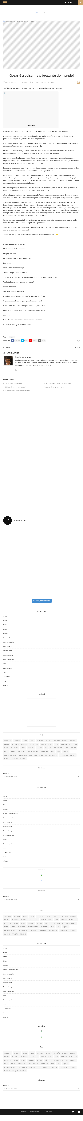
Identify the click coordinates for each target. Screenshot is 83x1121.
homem (43, 744)
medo (16, 748)
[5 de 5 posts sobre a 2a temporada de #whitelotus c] (61, 572)
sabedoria (43, 755)
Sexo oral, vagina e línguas (13, 291)
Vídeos (5, 685)
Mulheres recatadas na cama (14, 249)
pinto (6, 751)
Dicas (5, 629)
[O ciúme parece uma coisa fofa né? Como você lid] (61, 556)
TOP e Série (6, 677)
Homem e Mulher (9, 642)
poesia (13, 751)
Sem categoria (7, 668)
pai (51, 748)
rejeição (65, 751)
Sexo (52, 82)
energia (65, 741)
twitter (26, 340)
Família (5, 633)
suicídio (7, 758)
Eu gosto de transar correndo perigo (17, 258)
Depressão (56, 741)
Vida (4, 681)
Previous (8, 347)
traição (15, 758)
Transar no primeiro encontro (15, 272)
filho (32, 744)
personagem (58, 748)
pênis (52, 751)
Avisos (5, 620)
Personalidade (7, 651)
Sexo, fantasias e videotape (13, 268)
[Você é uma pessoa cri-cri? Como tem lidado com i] (22, 589)
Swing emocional (10, 287)
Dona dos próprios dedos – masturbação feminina (22, 320)
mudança (31, 748)
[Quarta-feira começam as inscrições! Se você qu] (22, 544)
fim (37, 744)
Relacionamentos (8, 659)
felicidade (15, 744)
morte (23, 748)
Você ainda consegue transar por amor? (18, 282)
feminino (24, 744)
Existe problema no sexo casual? (15, 387)
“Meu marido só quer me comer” (54, 387)
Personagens (7, 646)
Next (76, 347)
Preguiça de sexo (9, 254)
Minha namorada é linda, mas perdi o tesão (58, 383)
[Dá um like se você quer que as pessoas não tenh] (61, 529)
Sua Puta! (6, 315)
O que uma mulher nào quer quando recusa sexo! (22, 301)
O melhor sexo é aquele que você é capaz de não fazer (24, 296)
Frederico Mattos (40, 82)
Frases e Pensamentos (10, 638)
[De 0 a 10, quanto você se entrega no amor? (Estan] (22, 533)
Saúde (5, 664)
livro (56, 744)
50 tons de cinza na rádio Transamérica (17, 391)
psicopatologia (32, 751)
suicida (72, 755)
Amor (5, 616)
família (6, 744)
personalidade (70, 748)
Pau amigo (7, 263)
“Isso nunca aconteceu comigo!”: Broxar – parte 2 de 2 (24, 306)
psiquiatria (44, 751)
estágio (73, 741)
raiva (58, 751)
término (23, 758)
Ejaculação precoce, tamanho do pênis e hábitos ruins (24, 310)
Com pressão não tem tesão (14, 383)
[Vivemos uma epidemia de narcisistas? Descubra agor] (22, 572)
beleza (32, 741)
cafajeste (40, 741)
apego (25, 741)
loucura (64, 744)
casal (48, 741)
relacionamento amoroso (27, 755)
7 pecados (7, 741)
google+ (35, 340)
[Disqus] (41, 424)
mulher (39, 748)
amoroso (17, 741)
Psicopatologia (8, 655)
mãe (46, 748)
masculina (73, 744)
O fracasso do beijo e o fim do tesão (17, 325)
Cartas (5, 625)
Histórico (6, 773)
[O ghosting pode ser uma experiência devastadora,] (61, 544)
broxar (12, 337)
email (43, 340)
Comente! (24, 82)
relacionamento (10, 755)
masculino (8, 748)
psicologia (21, 751)
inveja (50, 744)
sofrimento (64, 755)
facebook (17, 340)
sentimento (53, 755)
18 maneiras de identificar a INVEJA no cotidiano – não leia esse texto (30, 277)
